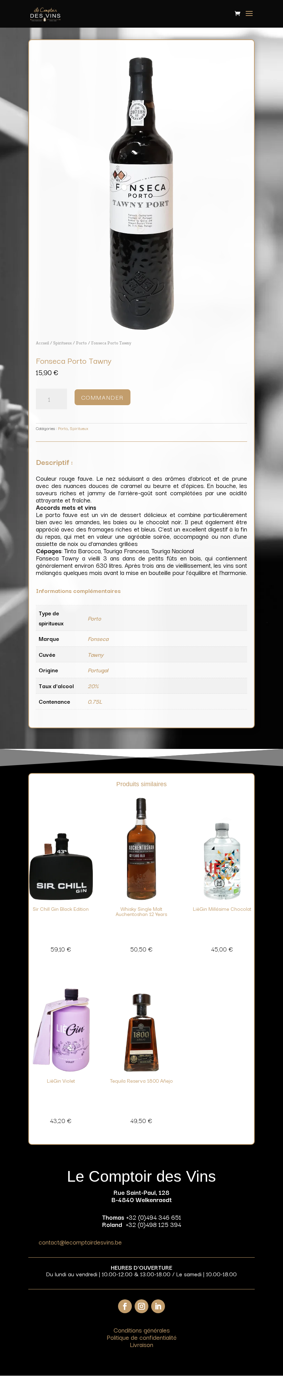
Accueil (42, 343)
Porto (81, 343)
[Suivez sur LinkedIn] (158, 1306)
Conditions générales (142, 1330)
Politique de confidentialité (142, 1337)
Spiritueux (62, 343)
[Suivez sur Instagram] (141, 1306)
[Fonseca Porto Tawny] (141, 327)
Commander (102, 397)
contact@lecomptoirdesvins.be (80, 1242)
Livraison (141, 1344)
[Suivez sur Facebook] (125, 1306)
